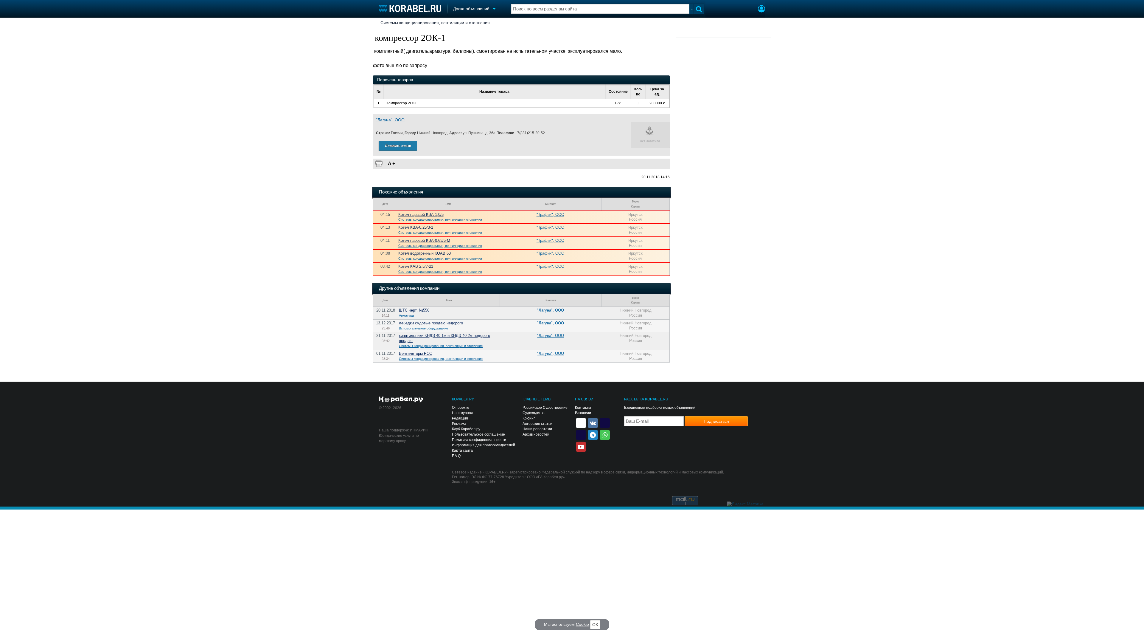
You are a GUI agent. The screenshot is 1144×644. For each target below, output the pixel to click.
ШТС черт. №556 (414, 310)
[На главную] (410, 8)
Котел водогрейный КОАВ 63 (424, 253)
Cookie (582, 624)
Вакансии (583, 413)
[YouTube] (581, 446)
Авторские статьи (537, 424)
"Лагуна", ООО (390, 119)
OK (595, 624)
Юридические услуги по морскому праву (399, 438)
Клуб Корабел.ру (466, 429)
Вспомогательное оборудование (423, 328)
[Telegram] (593, 434)
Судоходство (534, 413)
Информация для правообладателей (483, 445)
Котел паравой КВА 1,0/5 (421, 214)
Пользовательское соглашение (478, 434)
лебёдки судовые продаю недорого (431, 323)
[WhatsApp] (605, 434)
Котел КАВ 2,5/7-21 (415, 266)
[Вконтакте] (593, 422)
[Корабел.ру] (401, 400)
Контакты (583, 407)
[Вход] (761, 9)
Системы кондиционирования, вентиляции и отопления (435, 22)
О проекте (460, 407)
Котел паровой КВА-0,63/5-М (424, 240)
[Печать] (379, 163)
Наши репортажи (537, 429)
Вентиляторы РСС (415, 353)
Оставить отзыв (398, 146)
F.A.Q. (456, 456)
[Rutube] (605, 422)
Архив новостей (536, 434)
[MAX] (581, 434)
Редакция (460, 418)
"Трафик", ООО (550, 214)
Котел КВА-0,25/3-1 (415, 227)
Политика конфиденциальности (479, 440)
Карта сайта (462, 450)
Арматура (406, 315)
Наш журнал (462, 413)
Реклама (459, 424)
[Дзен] (581, 422)
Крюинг (529, 418)
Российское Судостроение (545, 407)
